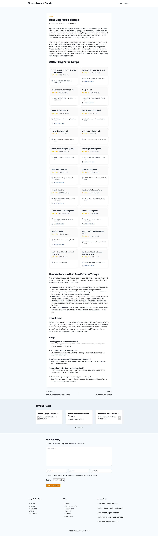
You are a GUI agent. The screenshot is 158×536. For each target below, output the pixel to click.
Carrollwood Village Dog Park (63, 149)
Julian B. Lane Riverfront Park (93, 70)
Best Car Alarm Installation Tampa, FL (111, 508)
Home (120, 3)
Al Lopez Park (87, 90)
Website (95, 471)
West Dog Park (57, 231)
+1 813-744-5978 (59, 182)
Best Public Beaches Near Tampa (58, 393)
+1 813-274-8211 (89, 81)
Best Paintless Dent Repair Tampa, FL (111, 517)
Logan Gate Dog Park (60, 110)
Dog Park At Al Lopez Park (92, 190)
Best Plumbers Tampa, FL (108, 413)
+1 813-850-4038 (89, 224)
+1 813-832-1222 (59, 224)
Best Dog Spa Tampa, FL (48, 413)
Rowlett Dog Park (58, 190)
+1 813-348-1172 (89, 103)
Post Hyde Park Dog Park (91, 110)
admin (71, 419)
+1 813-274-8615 (59, 203)
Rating (48, 480)
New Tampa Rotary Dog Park (63, 90)
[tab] (75, 427)
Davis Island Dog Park (60, 131)
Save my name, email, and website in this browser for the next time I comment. (72, 475)
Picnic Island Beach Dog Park (63, 211)
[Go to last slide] (38, 418)
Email (72, 471)
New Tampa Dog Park (60, 169)
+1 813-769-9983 (89, 162)
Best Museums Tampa (104, 393)
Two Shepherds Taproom (92, 149)
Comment (51, 449)
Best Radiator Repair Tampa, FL (109, 513)
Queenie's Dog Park (89, 169)
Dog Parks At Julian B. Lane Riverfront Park (92, 253)
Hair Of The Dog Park (90, 211)
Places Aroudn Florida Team (58, 24)
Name (50, 471)
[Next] (119, 418)
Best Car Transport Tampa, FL (108, 522)
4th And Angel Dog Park (91, 131)
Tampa (51, 16)
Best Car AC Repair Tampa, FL (108, 504)
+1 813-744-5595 (59, 123)
